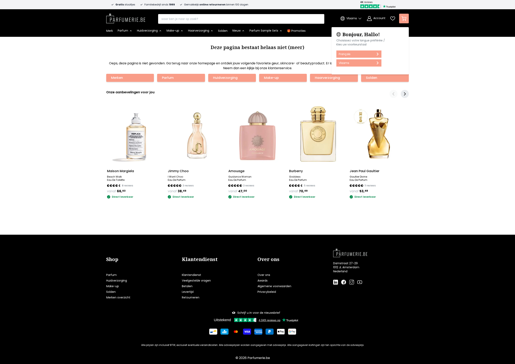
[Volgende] (405, 94)
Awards (263, 281)
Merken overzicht (118, 297)
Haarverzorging (327, 77)
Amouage (236, 171)
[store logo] (125, 17)
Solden (371, 77)
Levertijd (188, 292)
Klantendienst (191, 275)
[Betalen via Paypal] (270, 332)
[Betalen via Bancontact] (213, 332)
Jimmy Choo (178, 171)
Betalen (187, 286)
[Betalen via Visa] (247, 332)
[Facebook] (343, 282)
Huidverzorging (225, 77)
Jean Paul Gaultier (364, 171)
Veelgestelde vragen (196, 281)
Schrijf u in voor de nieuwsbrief (258, 313)
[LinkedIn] (335, 282)
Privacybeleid (267, 292)
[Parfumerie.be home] (364, 253)
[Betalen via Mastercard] (236, 332)
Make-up (271, 77)
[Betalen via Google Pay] (292, 332)
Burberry (296, 171)
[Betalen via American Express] (258, 332)
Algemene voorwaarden (274, 286)
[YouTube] (359, 282)
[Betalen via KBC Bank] (224, 332)
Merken (117, 77)
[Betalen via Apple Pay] (281, 332)
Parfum (168, 77)
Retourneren (190, 297)
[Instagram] (351, 282)
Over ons (264, 275)
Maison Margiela (120, 171)
